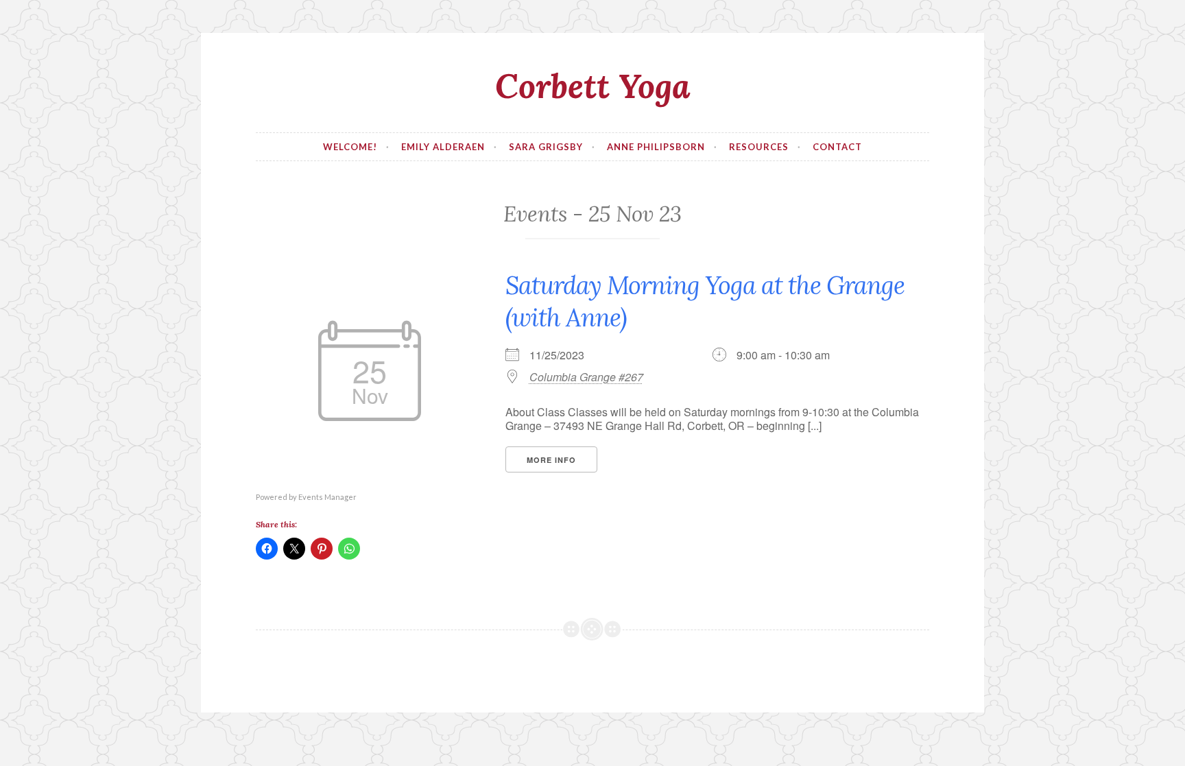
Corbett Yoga (593, 85)
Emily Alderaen (443, 146)
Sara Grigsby (546, 146)
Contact (837, 146)
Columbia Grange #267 (586, 377)
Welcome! (350, 146)
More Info (551, 460)
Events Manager (327, 496)
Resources (759, 146)
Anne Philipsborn (656, 146)
